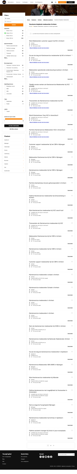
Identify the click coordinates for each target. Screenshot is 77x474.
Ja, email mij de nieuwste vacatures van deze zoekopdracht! (46, 33)
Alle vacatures (24, 456)
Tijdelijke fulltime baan (11, 55)
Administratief (9, 76)
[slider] (4, 119)
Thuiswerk (8, 53)
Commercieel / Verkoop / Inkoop (13, 74)
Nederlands (9, 101)
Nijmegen (6, 143)
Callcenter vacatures (48, 19)
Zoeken (14, 24)
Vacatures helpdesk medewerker (61, 19)
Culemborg (6, 153)
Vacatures (33, 19)
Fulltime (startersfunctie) (11, 45)
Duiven (5, 150)
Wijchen (6, 157)
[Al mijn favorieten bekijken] (52, 2)
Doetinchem (7, 170)
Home (28, 19)
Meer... (6, 57)
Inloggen (71, 2)
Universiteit (9, 93)
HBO (7, 91)
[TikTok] (48, 457)
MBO (7, 88)
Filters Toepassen (14, 125)
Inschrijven (62, 2)
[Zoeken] (56, 2)
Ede (5, 167)
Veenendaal (6, 146)
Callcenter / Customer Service (13, 65)
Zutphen (6, 163)
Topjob (8, 111)
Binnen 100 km (9, 38)
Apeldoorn (6, 140)
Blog (3, 459)
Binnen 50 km (9, 35)
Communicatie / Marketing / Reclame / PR (12, 71)
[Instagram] (43, 457)
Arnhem (40, 19)
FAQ (3, 461)
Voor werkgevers (25, 461)
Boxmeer (6, 160)
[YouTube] (46, 457)
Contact (31, 2)
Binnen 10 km (9, 30)
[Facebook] (51, 457)
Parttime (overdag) (10, 48)
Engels (7, 103)
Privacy (73, 466)
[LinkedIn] (40, 457)
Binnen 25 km (9, 33)
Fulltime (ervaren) (10, 50)
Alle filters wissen (14, 129)
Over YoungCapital (6, 456)
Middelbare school (10, 86)
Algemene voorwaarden (66, 466)
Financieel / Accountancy (12, 67)
